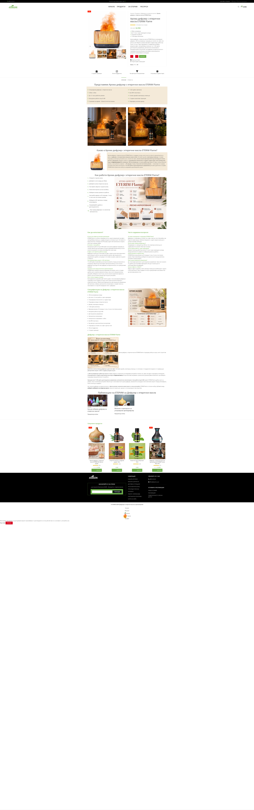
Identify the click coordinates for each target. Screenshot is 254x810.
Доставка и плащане (225, 1)
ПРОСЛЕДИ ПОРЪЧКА (133, 489)
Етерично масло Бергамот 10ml (137, 461)
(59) (99, 465)
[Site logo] (13, 6)
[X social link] (136, 65)
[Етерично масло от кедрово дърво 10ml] (117, 435)
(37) (160, 465)
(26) (120, 463)
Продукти (137, 13)
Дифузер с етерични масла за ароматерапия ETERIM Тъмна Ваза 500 (157, 462)
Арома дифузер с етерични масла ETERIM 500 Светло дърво (97, 462)
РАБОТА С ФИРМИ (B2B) (134, 494)
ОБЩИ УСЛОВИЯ (152, 490)
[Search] (238, 6)
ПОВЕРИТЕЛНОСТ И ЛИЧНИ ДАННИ (155, 496)
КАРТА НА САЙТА (132, 499)
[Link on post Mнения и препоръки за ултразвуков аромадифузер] (127, 404)
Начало (132, 13)
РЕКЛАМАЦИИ (152, 493)
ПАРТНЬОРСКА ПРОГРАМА (135, 496)
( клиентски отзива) (141, 25)
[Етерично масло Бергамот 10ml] (137, 435)
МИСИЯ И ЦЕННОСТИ (133, 481)
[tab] (123, 79)
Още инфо (3, 523)
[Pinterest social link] (138, 65)
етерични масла (116, 162)
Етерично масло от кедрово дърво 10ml (117, 461)
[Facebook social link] (134, 65)
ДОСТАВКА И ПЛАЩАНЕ (134, 484)
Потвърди (117, 491)
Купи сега (142, 56)
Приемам (9, 523)
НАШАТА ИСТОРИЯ (133, 479)
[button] (97, 470)
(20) (140, 463)
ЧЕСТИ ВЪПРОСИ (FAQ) (134, 486)
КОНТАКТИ (130, 491)
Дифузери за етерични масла (148, 13)
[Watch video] (90, 46)
